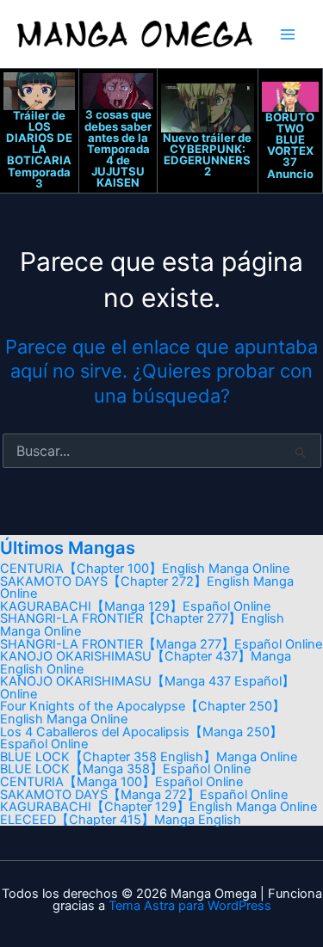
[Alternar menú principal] (288, 34)
